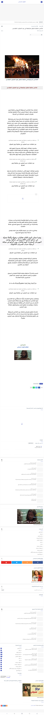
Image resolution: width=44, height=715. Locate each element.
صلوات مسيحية (39, 546)
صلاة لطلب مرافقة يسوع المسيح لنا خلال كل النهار (28, 495)
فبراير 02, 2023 (33, 473)
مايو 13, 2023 (33, 468)
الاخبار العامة (40, 536)
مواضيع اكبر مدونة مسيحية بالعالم (36, 552)
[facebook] (38, 562)
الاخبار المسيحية (34, 26)
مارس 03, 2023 (34, 648)
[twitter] (17, 562)
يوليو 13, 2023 (33, 494)
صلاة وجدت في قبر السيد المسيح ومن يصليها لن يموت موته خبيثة (26, 479)
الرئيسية (40, 26)
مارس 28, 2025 (33, 483)
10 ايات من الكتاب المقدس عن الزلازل (31, 649)
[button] (39, 387)
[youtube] (6, 562)
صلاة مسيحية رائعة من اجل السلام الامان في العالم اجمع (27, 484)
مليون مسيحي (22, 1)
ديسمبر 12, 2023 (33, 488)
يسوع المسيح (40, 554)
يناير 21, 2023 (33, 499)
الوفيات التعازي (39, 540)
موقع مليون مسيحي (23, 347)
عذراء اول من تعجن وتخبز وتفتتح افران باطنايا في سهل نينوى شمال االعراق (24, 22)
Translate (8, 677)
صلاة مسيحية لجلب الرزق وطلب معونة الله (29, 639)
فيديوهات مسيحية (39, 548)
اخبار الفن (40, 532)
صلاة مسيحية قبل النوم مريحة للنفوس (30, 613)
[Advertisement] (22, 12)
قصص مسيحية (39, 550)
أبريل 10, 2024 (33, 617)
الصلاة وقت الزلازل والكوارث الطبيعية (31, 659)
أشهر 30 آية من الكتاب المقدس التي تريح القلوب (28, 474)
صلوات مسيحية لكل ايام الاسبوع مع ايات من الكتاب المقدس (26, 618)
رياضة (41, 542)
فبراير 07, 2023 (34, 658)
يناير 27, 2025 (33, 638)
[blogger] (27, 562)
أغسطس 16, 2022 (32, 462)
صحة (41, 544)
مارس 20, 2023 (33, 627)
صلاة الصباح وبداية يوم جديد (32, 469)
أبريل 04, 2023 (33, 478)
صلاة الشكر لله (33, 500)
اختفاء (41, 534)
